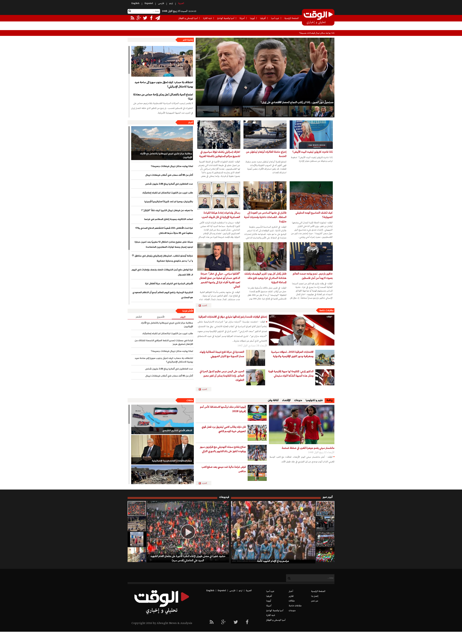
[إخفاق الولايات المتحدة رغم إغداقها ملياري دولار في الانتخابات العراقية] (301, 330)
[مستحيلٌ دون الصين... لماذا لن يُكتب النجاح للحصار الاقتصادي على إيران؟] (322, 111)
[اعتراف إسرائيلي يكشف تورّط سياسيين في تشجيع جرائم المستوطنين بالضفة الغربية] (218, 134)
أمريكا (242, 18)
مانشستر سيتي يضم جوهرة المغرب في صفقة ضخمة (308, 448)
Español (149, 3)
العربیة (181, 3)
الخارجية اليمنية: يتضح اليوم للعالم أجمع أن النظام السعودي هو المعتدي (162, 295)
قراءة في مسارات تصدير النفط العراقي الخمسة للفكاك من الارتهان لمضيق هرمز (164, 342)
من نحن (314, 600)
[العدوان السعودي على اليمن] (162, 480)
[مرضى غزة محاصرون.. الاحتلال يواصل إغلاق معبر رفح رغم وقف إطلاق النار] (137, 554)
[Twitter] (236, 622)
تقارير (291, 596)
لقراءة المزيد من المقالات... (205, 305)
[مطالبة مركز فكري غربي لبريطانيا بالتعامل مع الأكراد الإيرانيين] (162, 143)
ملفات (189, 400)
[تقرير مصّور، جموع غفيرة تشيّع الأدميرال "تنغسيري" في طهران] (325, 539)
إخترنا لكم (188, 40)
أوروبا (252, 18)
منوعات (298, 400)
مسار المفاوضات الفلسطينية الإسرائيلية (172, 461)
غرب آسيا (275, 18)
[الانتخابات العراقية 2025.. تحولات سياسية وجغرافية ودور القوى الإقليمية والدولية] (324, 358)
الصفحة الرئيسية (291, 18)
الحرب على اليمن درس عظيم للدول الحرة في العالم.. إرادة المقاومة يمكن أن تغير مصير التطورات (222, 376)
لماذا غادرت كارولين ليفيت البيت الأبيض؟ (312, 152)
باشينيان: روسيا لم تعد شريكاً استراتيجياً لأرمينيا (168, 202)
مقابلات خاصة (326, 311)
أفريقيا (263, 18)
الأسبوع (160, 317)
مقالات (292, 600)
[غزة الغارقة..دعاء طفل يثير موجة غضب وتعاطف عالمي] (137, 539)
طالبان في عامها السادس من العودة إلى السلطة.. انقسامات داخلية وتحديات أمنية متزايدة (265, 217)
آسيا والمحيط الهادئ (225, 18)
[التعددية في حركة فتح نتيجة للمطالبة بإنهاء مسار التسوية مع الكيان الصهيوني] (255, 358)
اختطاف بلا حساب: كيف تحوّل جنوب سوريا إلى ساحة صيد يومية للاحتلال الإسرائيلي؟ (164, 84)
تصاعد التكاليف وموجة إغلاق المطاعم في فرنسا (168, 219)
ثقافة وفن (273, 400)
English (135, 3)
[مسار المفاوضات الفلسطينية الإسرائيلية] (162, 449)
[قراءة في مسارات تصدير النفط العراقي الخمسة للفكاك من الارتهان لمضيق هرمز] (253, 111)
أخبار (190, 123)
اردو (171, 3)
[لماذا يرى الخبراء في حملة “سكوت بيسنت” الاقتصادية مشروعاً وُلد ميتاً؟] (299, 111)
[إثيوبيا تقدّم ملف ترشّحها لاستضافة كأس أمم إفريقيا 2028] (257, 413)
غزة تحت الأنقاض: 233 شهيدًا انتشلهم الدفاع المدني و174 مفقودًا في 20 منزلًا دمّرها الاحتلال (164, 230)
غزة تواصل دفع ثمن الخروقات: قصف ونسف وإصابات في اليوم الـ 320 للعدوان (162, 272)
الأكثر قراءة (187, 311)
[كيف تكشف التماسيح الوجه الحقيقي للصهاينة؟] (311, 195)
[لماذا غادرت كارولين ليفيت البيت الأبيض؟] (311, 134)
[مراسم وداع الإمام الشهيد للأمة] (325, 508)
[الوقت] (318, 18)
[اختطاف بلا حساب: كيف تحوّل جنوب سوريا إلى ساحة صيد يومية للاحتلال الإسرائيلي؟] (162, 61)
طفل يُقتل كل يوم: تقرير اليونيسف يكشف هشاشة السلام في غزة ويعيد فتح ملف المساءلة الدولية (265, 278)
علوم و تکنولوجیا (314, 400)
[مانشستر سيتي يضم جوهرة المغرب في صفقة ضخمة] (301, 424)
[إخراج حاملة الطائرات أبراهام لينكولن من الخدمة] (265, 134)
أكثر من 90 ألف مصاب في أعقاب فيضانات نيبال (314, 33)
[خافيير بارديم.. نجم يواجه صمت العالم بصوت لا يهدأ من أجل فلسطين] (311, 256)
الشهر (139, 317)
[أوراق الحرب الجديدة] (207, 111)
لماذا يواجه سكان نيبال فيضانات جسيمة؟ (172, 166)
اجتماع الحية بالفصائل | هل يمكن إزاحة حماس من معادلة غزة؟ (163, 97)
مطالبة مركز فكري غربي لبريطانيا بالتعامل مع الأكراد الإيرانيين (166, 155)
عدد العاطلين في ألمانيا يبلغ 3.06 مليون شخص (169, 184)
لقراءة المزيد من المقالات (205, 389)
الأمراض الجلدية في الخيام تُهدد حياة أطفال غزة (169, 284)
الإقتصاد (286, 400)
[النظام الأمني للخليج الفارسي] (162, 419)
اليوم (182, 317)
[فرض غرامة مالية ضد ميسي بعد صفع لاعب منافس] (257, 473)
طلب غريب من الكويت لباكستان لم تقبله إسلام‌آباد (167, 193)
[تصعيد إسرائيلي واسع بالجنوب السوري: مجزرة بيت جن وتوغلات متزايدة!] (137, 523)
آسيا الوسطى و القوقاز (188, 18)
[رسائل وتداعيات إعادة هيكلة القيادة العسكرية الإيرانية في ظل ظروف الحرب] (218, 195)
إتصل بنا (314, 596)
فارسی (161, 3)
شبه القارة (207, 18)
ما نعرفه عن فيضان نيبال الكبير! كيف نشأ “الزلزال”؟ (167, 211)
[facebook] (247, 622)
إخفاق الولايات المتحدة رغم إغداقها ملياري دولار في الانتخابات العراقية (232, 317)
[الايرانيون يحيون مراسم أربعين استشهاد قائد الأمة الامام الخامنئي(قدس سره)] (325, 523)
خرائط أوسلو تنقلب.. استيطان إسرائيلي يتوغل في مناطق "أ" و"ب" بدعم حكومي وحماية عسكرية (162, 258)
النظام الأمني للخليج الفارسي (177, 430)
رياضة (329, 400)
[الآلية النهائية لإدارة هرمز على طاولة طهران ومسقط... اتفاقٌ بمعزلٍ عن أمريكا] (276, 111)
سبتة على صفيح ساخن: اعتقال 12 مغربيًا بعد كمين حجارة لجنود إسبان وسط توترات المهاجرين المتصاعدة (164, 244)
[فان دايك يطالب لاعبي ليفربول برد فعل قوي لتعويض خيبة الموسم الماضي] (257, 433)
